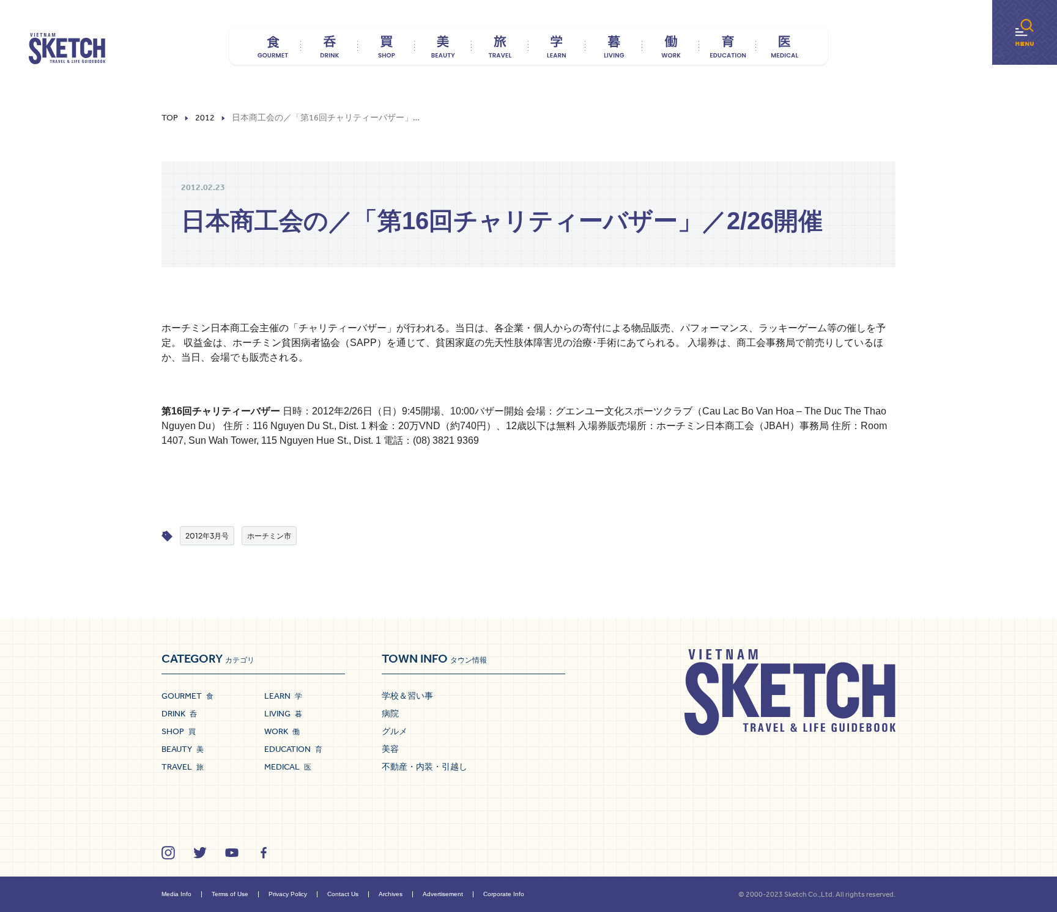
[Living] (613, 46)
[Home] (67, 49)
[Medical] (784, 46)
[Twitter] (200, 852)
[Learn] (556, 46)
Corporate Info (503, 894)
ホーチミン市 (269, 535)
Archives (390, 894)
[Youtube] (232, 852)
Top (169, 118)
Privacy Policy (288, 894)
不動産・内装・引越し (424, 766)
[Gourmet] (272, 46)
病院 (390, 713)
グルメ (394, 731)
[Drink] (329, 46)
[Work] (670, 46)
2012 (205, 118)
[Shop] (386, 46)
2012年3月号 (207, 535)
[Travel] (500, 46)
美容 (390, 749)
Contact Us (342, 894)
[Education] (727, 46)
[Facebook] (263, 852)
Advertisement (443, 894)
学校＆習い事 (407, 696)
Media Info (176, 894)
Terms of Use (230, 894)
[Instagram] (168, 852)
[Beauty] (443, 46)
